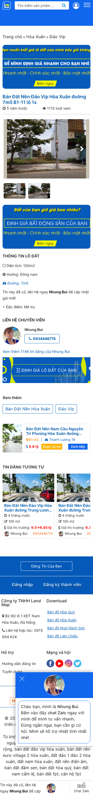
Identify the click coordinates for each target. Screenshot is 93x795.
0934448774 (44, 338)
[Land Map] (7, 5)
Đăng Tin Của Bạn (46, 566)
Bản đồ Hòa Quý (61, 612)
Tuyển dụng (12, 671)
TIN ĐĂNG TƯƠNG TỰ (23, 467)
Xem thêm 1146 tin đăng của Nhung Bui (36, 351)
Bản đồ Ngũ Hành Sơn (66, 628)
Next (81, 149)
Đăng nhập (22, 584)
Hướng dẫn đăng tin (19, 663)
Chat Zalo (81, 791)
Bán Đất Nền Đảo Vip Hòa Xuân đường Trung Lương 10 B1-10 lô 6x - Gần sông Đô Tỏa (28, 508)
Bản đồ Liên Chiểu (62, 636)
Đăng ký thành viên (62, 584)
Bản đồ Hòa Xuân (61, 620)
